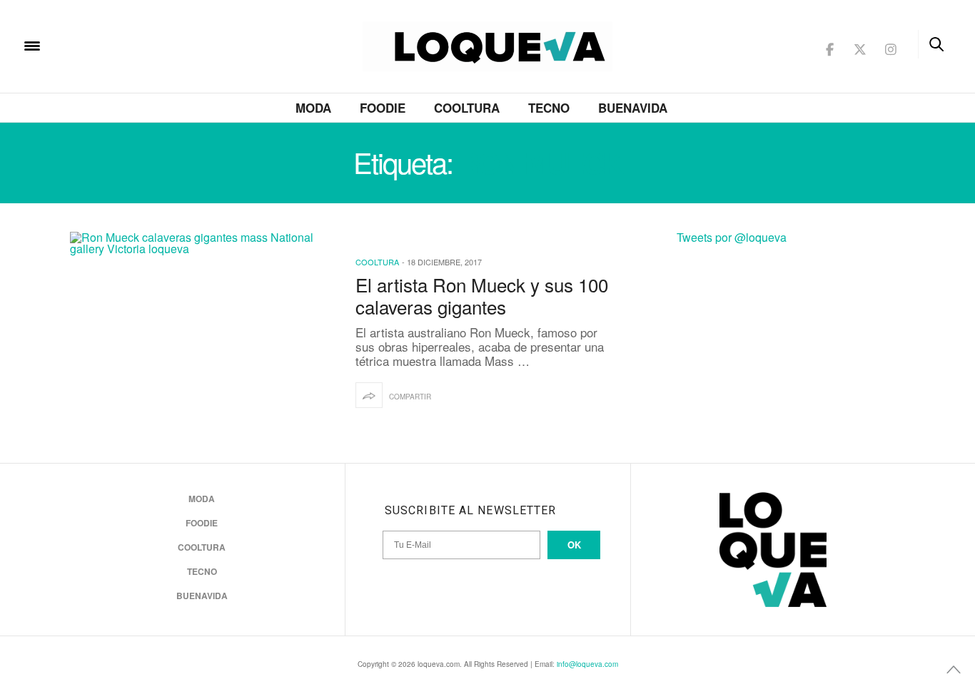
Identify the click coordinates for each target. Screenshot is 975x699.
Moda (313, 107)
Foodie (382, 107)
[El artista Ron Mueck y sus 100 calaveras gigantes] (202, 333)
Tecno (549, 107)
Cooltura (467, 107)
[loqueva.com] (124, 44)
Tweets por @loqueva (732, 237)
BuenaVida (632, 107)
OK (574, 544)
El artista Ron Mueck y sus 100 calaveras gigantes (481, 295)
